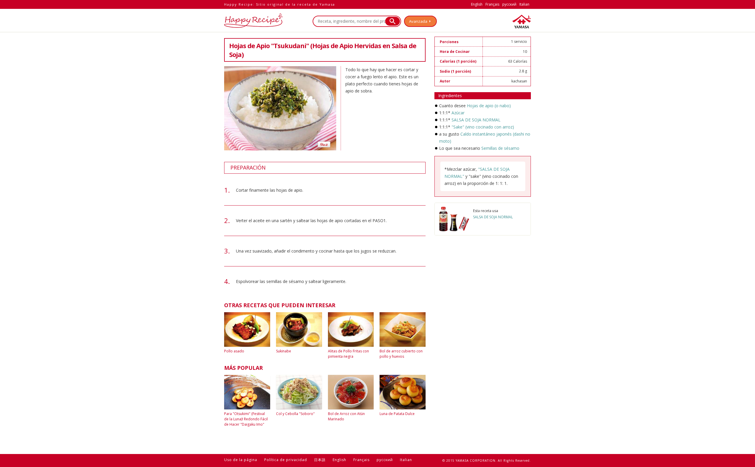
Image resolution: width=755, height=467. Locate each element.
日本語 (320, 459)
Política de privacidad (285, 459)
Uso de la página (240, 459)
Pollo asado (234, 351)
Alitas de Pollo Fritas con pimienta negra (348, 354)
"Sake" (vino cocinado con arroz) (483, 127)
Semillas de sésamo (500, 148)
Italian (524, 4)
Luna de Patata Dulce (397, 413)
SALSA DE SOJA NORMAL (476, 120)
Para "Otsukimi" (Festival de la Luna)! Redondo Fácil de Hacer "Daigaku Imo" (246, 419)
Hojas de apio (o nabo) (489, 105)
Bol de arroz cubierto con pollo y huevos (401, 354)
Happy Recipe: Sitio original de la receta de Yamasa (279, 4)
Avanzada (418, 21)
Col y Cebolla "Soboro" (295, 413)
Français (492, 4)
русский (509, 4)
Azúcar (458, 112)
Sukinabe (283, 351)
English (476, 4)
